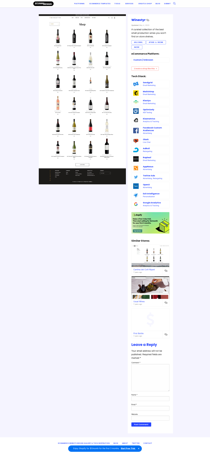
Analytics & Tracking (151, 121)
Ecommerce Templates (100, 4)
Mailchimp (148, 91)
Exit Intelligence (151, 193)
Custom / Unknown (143, 59)
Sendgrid (148, 82)
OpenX (146, 184)
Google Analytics (152, 202)
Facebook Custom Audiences (152, 129)
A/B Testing (147, 112)
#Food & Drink (156, 42)
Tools (117, 4)
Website (134, 414)
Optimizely (148, 109)
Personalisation (149, 196)
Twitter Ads (149, 175)
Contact (147, 443)
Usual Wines (139, 301)
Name (134, 395)
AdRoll (146, 148)
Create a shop (145, 4)
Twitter (136, 443)
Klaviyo (147, 100)
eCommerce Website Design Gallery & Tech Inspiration (84, 443)
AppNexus (148, 166)
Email (134, 404)
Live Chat (146, 142)
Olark (146, 139)
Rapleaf (147, 157)
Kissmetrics (149, 118)
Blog (158, 4)
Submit (167, 4)
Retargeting (147, 151)
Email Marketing (149, 85)
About (125, 443)
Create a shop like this (144, 68)
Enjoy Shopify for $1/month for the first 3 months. (104, 448)
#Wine (137, 47)
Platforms (79, 4)
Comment (135, 362)
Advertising (147, 133)
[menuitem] (80, 4)
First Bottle (138, 333)
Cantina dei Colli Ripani (144, 269)
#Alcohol (138, 42)
